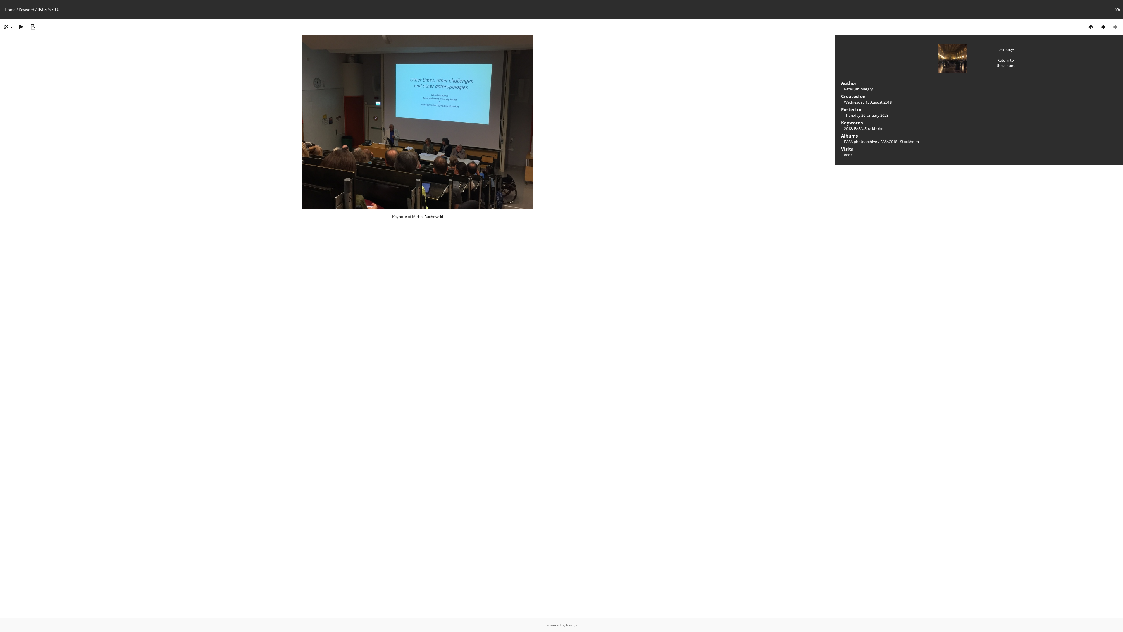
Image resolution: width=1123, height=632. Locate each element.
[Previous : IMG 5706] (1103, 26)
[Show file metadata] (33, 26)
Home (10, 9)
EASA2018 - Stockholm (899, 141)
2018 (848, 128)
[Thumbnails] (1091, 26)
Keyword (26, 9)
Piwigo (571, 625)
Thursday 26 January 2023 (866, 115)
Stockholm (873, 128)
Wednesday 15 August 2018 (868, 102)
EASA (858, 128)
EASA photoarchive (860, 141)
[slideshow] (21, 26)
